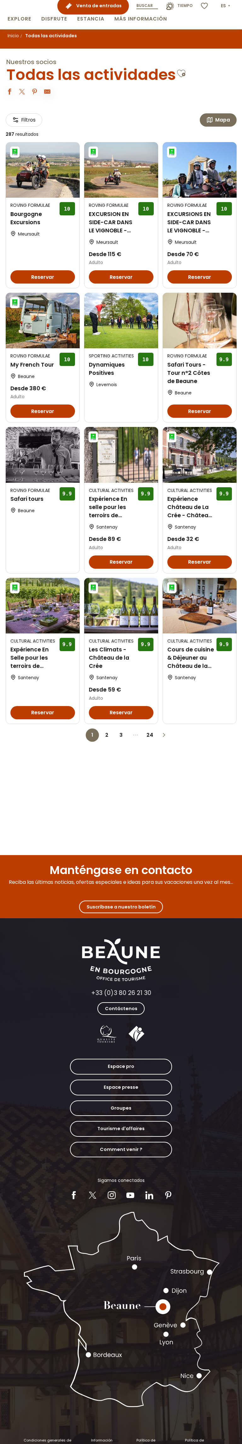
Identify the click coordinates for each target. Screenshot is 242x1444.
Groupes (121, 1108)
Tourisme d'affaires (121, 1128)
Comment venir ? (121, 1149)
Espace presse (121, 1087)
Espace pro (121, 1066)
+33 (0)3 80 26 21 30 (121, 993)
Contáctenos (121, 1008)
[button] (19, 15)
